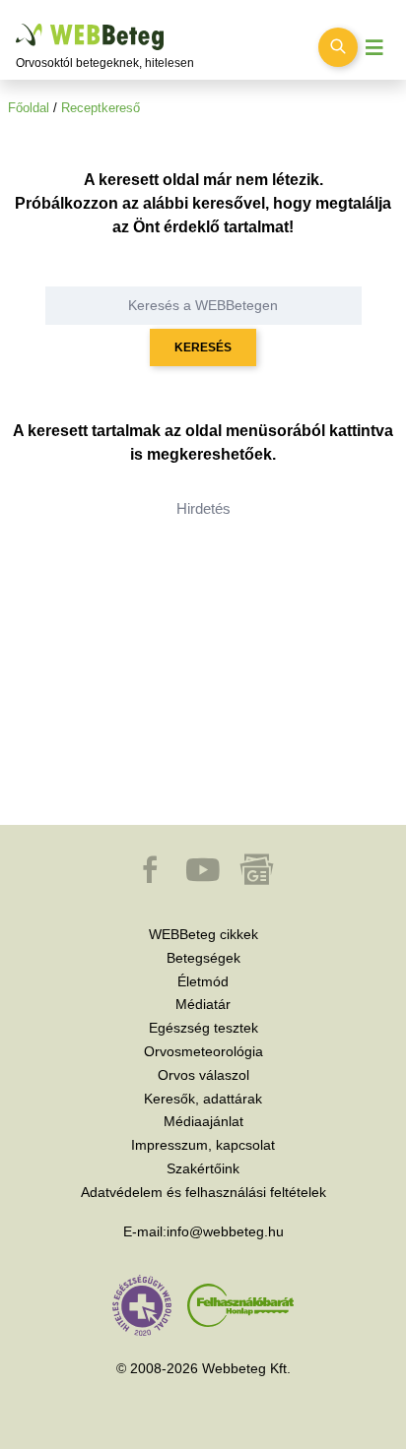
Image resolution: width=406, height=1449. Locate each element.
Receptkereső (100, 107)
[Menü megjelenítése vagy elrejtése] (374, 47)
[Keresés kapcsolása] (338, 47)
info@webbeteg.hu (225, 1231)
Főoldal (28, 107)
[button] (151, 879)
